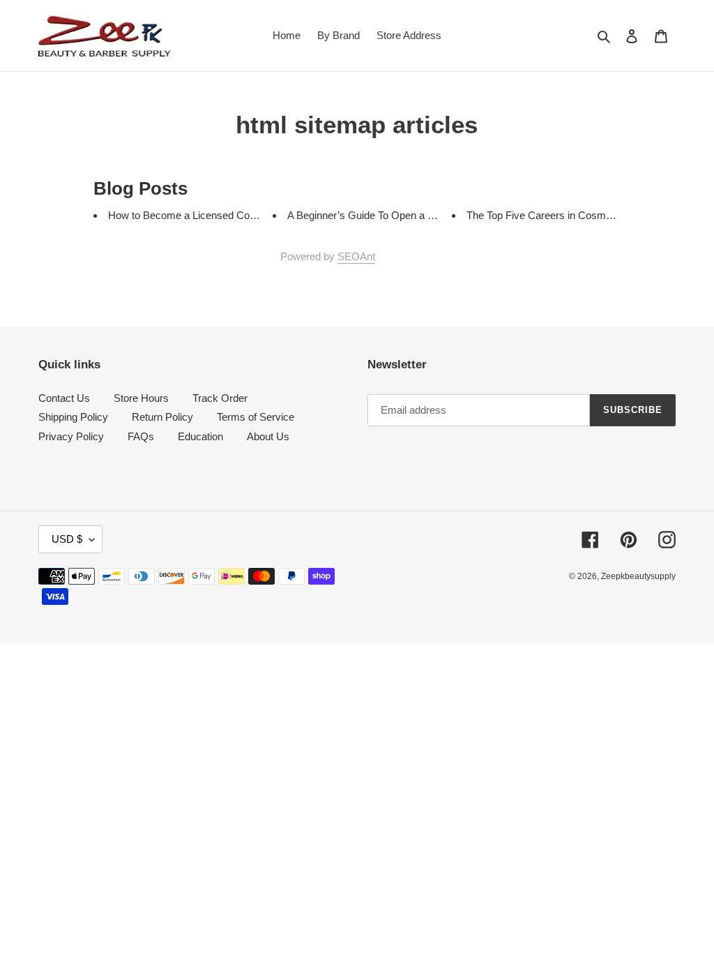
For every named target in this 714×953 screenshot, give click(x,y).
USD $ (67, 539)
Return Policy (162, 417)
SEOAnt (356, 256)
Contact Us (64, 398)
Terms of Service (255, 417)
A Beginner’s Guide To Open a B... (365, 215)
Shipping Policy (73, 417)
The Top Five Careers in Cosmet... (544, 215)
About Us (268, 436)
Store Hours (141, 398)
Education (200, 436)
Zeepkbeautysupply (638, 576)
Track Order (220, 398)
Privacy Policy (71, 436)
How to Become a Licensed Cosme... (193, 215)
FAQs (141, 436)
